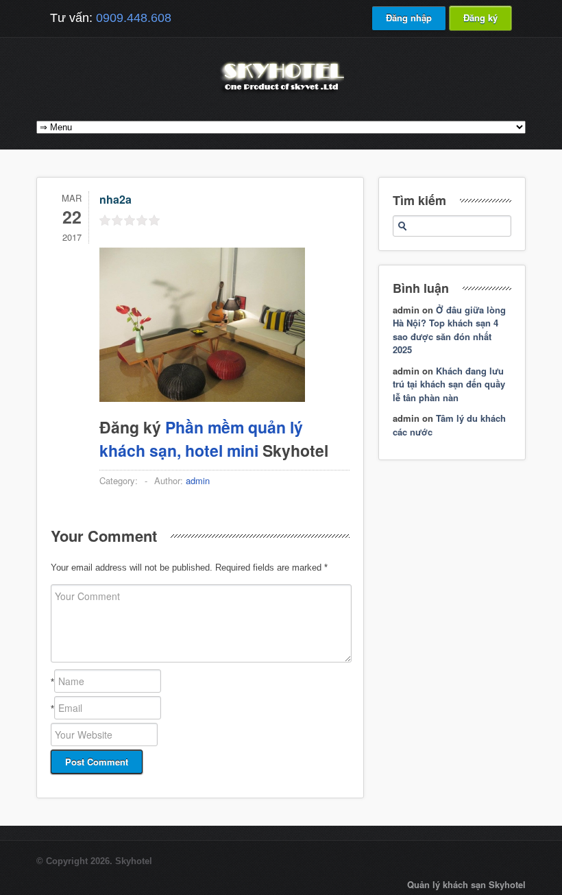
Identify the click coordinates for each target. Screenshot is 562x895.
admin (198, 480)
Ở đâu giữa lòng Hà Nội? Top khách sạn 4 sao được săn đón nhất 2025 (449, 330)
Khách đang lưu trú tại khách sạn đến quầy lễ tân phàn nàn (449, 384)
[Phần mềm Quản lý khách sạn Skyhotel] (281, 92)
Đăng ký (480, 17)
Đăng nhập (409, 17)
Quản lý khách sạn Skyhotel (466, 884)
